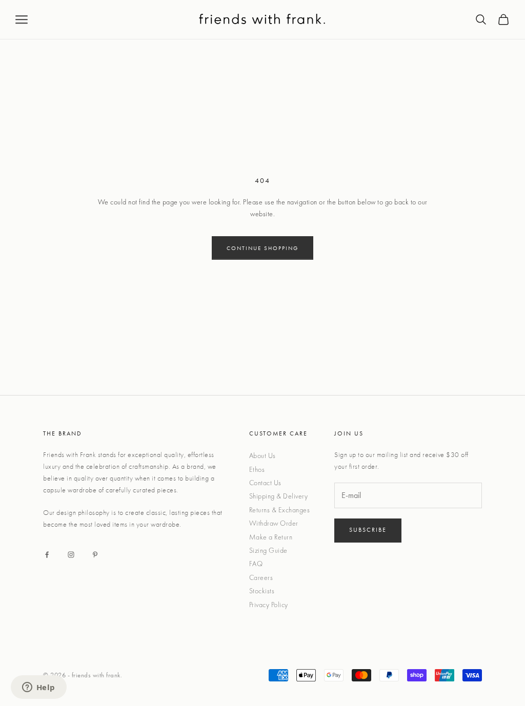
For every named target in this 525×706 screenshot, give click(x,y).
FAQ (256, 563)
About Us (262, 455)
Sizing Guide (268, 550)
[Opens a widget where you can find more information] (38, 688)
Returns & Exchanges (279, 509)
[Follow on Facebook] (47, 554)
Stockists (262, 590)
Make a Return (271, 537)
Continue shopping (262, 248)
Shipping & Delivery (278, 496)
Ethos (257, 469)
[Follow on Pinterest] (95, 554)
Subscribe (368, 530)
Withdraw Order (273, 523)
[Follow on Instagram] (71, 554)
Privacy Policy (268, 604)
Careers (261, 577)
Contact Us (265, 482)
